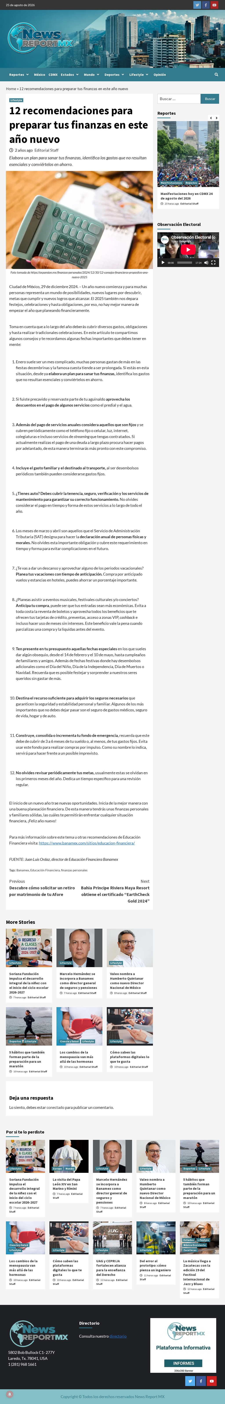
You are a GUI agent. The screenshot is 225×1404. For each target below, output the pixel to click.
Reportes (16, 74)
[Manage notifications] (9, 1394)
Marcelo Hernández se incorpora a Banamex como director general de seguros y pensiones (78, 981)
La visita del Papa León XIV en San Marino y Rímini (66, 1184)
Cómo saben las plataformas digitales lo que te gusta (129, 1057)
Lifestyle (136, 74)
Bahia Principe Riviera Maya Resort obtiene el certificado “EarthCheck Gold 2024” (115, 891)
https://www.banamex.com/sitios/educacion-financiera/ (87, 843)
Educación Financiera (45, 870)
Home (11, 88)
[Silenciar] (206, 262)
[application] (188, 249)
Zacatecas (189, 1250)
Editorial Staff (46, 150)
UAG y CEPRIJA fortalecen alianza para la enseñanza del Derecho (111, 1268)
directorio (118, 1336)
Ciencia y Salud (69, 1041)
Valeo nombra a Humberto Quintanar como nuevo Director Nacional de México (127, 981)
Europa (57, 1168)
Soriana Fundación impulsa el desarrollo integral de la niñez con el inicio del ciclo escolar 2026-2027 (28, 983)
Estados (67, 74)
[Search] (216, 74)
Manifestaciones (171, 182)
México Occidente (194, 1245)
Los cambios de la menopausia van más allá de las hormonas (76, 1057)
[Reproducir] (163, 262)
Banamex (22, 870)
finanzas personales (74, 870)
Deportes (112, 74)
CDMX (53, 74)
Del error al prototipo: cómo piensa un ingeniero (155, 1265)
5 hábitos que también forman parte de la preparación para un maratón (27, 1059)
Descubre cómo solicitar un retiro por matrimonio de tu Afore (42, 887)
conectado (55, 1107)
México (39, 74)
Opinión (160, 74)
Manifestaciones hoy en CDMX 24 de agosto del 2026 (186, 195)
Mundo (89, 74)
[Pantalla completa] (213, 262)
